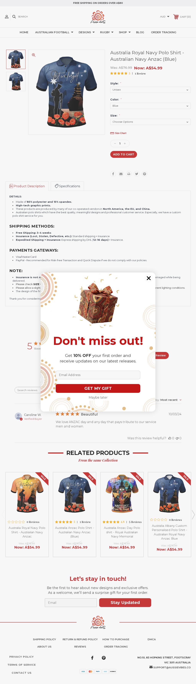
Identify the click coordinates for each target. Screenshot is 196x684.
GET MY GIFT (98, 388)
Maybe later (98, 397)
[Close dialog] (149, 278)
